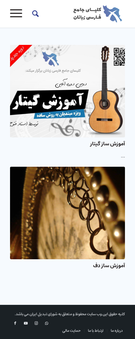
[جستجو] (34, 14)
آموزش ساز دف (109, 265)
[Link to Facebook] (15, 323)
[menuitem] (34, 14)
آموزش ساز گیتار (107, 143)
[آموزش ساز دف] (67, 213)
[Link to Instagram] (36, 323)
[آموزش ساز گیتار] (67, 91)
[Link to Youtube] (25, 323)
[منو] (18, 14)
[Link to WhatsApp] (46, 323)
